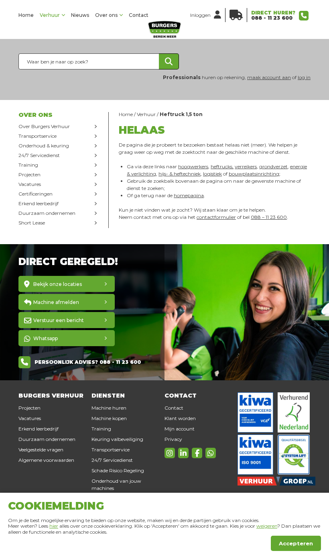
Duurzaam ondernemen (46, 213)
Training (28, 165)
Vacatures (29, 184)
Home (26, 15)
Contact (138, 15)
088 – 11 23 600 (269, 217)
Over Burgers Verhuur (44, 126)
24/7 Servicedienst (39, 155)
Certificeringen (35, 194)
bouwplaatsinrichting (254, 174)
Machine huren (108, 408)
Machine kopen (109, 418)
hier (53, 526)
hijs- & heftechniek (179, 174)
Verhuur (50, 15)
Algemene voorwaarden (46, 460)
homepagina (189, 195)
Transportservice (37, 136)
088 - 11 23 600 (271, 17)
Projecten (29, 174)
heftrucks (221, 166)
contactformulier (216, 217)
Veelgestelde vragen (40, 450)
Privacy (173, 439)
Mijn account (179, 429)
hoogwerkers (193, 166)
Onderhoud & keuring (43, 146)
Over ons (106, 15)
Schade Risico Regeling (117, 470)
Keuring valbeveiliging (117, 439)
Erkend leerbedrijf (38, 203)
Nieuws (80, 15)
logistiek (212, 174)
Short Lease (31, 223)
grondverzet (273, 166)
